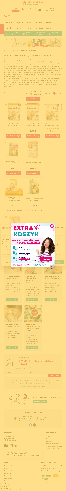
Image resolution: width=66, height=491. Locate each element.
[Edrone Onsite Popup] (33, 245)
